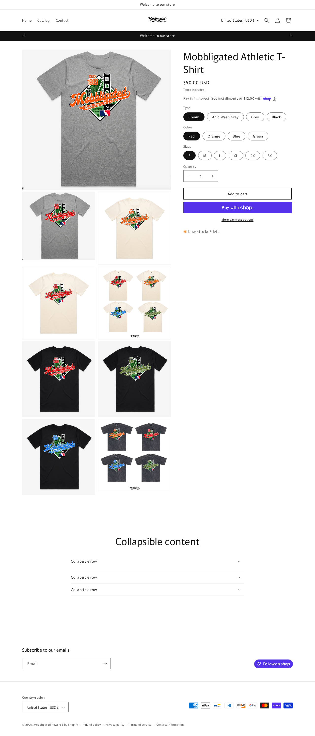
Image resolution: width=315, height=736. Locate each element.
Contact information (170, 724)
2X (253, 155)
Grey (255, 116)
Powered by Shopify (65, 725)
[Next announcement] (291, 36)
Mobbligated (42, 725)
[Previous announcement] (23, 36)
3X (270, 155)
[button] (266, 20)
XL (236, 155)
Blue (236, 136)
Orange (214, 136)
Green (258, 136)
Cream (194, 116)
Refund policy (92, 724)
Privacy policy (115, 724)
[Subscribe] (105, 663)
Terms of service (140, 724)
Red (192, 136)
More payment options (237, 219)
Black (276, 116)
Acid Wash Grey (225, 116)
